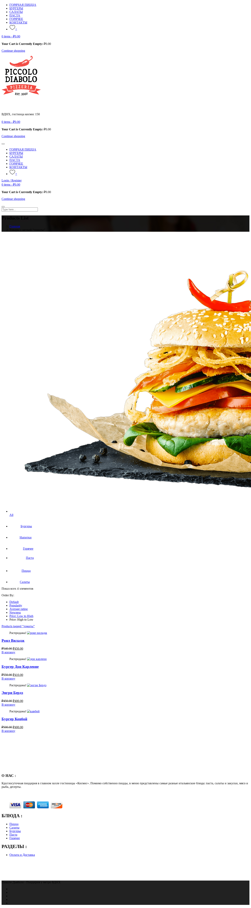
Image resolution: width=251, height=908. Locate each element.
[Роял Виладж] (37, 633)
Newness (15, 612)
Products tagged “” (18, 626)
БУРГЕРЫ (16, 8)
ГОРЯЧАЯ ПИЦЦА (22, 4)
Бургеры (26, 526)
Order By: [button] (8, 595)
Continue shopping (13, 50)
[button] (11, 36)
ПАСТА (14, 15)
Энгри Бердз (12, 693)
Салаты (25, 582)
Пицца (26, 570)
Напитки (26, 537)
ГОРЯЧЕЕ (16, 19)
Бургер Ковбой (14, 719)
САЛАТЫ (16, 12)
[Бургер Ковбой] (33, 711)
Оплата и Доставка (22, 854)
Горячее (28, 548)
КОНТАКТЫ (18, 22)
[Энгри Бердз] (36, 685)
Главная (14, 226)
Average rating (18, 609)
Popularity (15, 605)
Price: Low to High (21, 616)
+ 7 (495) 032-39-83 (14, 117)
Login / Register (12, 180)
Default (14, 602)
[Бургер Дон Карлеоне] (37, 659)
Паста (30, 557)
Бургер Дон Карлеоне (20, 667)
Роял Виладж (13, 640)
